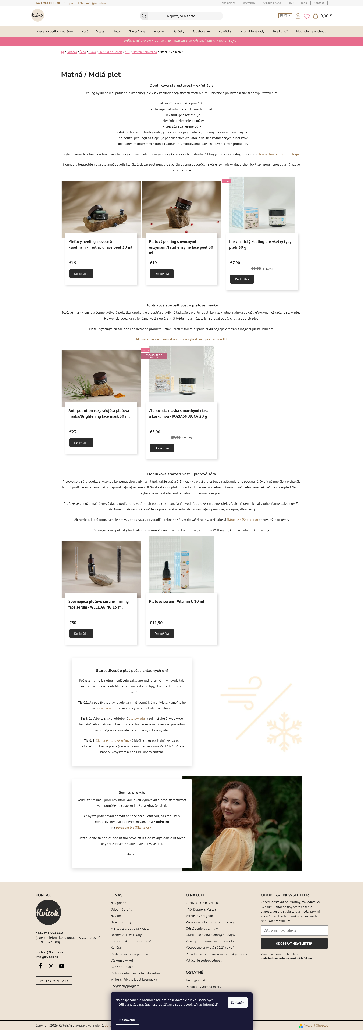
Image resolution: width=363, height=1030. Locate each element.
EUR (284, 16)
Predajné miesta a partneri (129, 954)
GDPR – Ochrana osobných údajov (210, 935)
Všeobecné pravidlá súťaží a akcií (210, 947)
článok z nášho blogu (242, 519)
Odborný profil (121, 909)
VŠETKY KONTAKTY (54, 981)
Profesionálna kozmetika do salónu (136, 973)
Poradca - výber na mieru (203, 986)
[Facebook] (40, 966)
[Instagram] (51, 966)
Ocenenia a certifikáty (126, 935)
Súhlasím (237, 1002)
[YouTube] (62, 966)
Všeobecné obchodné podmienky (210, 922)
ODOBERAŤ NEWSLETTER (294, 945)
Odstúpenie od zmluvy (202, 928)
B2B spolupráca (122, 967)
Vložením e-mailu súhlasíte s (287, 956)
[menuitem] (54, 31)
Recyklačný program (125, 986)
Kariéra (116, 947)
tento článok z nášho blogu (279, 154)
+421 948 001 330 (48, 3)
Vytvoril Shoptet (316, 1025)
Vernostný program (199, 916)
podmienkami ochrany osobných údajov (287, 958)
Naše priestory (121, 922)
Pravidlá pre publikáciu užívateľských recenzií (218, 954)
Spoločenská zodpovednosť (131, 941)
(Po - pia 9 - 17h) (73, 3)
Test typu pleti (196, 980)
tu (117, 1009)
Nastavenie (127, 1020)
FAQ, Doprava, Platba (201, 909)
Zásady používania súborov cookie (210, 941)
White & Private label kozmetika (134, 979)
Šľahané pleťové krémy (112, 740)
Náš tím (116, 916)
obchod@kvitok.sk (49, 952)
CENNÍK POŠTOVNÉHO (202, 903)
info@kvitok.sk (96, 3)
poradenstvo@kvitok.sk (133, 827)
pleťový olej (137, 718)
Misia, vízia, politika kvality (130, 928)
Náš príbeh (118, 903)
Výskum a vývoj (122, 960)
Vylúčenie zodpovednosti (204, 960)
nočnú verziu (105, 708)
